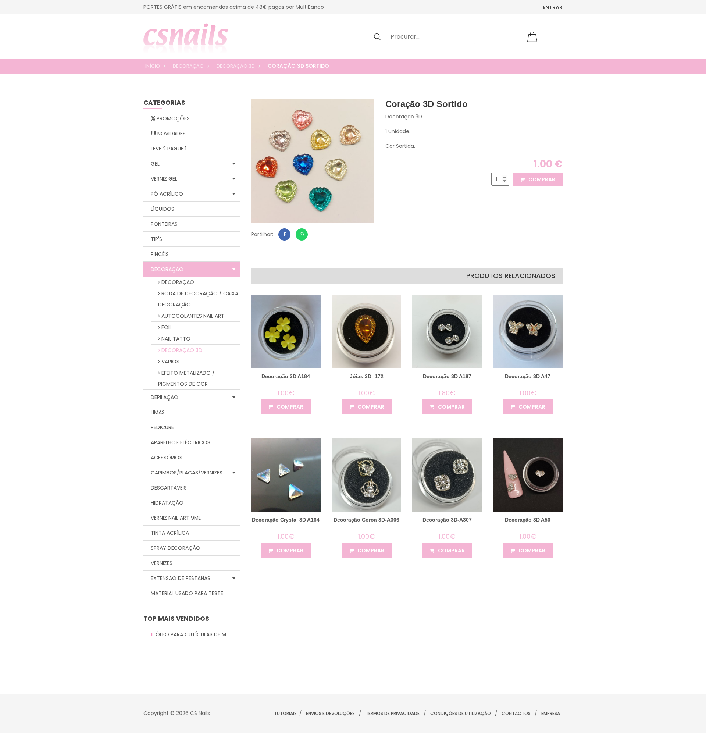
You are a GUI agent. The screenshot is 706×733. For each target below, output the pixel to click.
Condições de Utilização (460, 713)
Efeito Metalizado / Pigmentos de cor (186, 378)
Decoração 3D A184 (285, 376)
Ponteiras (164, 224)
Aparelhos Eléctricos (180, 442)
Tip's (156, 239)
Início (152, 66)
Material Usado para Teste (187, 593)
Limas (158, 412)
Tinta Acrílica (170, 533)
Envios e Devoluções (330, 713)
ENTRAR (553, 7)
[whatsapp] (302, 234)
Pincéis (160, 254)
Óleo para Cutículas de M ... (191, 634)
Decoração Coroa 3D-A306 (366, 520)
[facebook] (284, 234)
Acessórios (166, 457)
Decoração (188, 66)
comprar (541, 179)
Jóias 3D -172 (367, 376)
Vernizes (161, 563)
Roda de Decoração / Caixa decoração (198, 299)
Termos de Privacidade (393, 713)
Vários (169, 361)
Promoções (172, 118)
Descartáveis (169, 487)
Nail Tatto (175, 338)
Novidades (171, 133)
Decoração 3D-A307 (447, 520)
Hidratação (167, 502)
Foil (166, 327)
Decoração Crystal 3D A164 (286, 520)
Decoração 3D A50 (527, 520)
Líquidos (162, 209)
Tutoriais (285, 713)
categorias (164, 103)
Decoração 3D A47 (527, 376)
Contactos (516, 713)
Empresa (550, 713)
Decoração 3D (236, 66)
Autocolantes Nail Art (192, 316)
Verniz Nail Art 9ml (176, 518)
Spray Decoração (175, 548)
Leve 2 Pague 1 (168, 148)
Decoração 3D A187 (447, 376)
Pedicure (162, 427)
